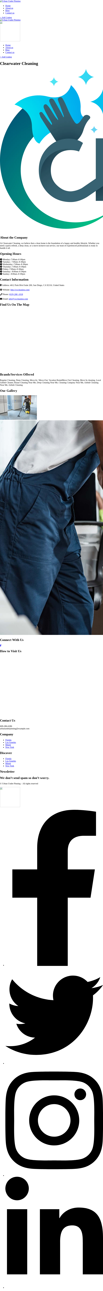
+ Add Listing (6, 17)
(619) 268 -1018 (16, 294)
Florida (8, 740)
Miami (8, 745)
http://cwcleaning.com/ (20, 290)
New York (9, 747)
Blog (7, 10)
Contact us (9, 13)
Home (8, 6)
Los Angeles (10, 742)
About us (9, 8)
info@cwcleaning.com (18, 299)
